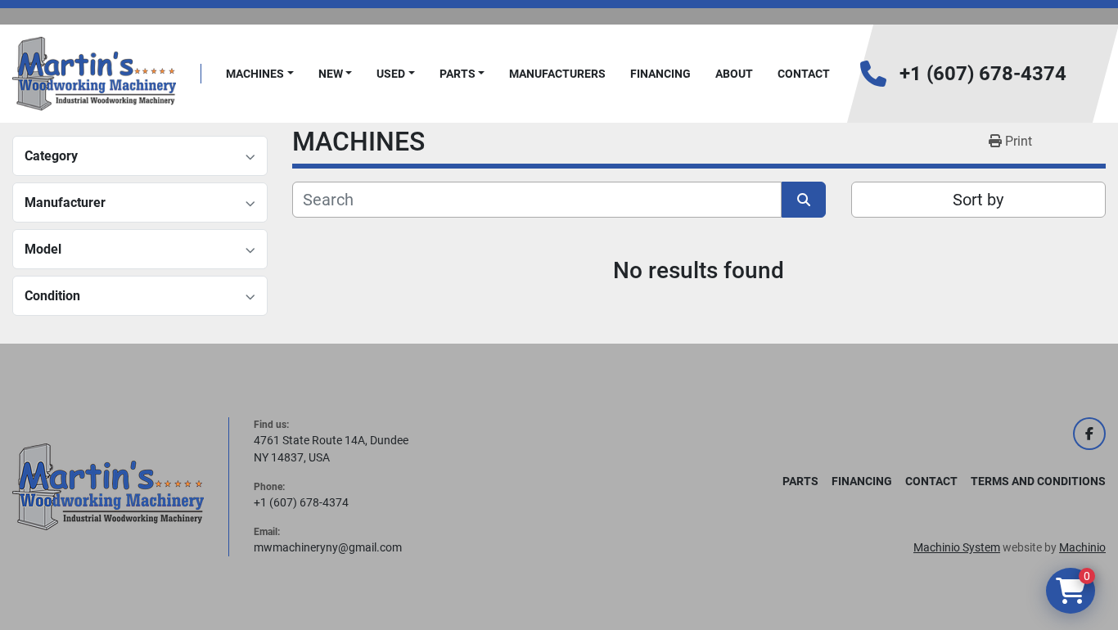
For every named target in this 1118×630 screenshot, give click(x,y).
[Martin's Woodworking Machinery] (108, 486)
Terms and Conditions (1038, 481)
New (330, 73)
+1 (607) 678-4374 (982, 73)
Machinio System (956, 547)
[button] (260, 74)
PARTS (458, 73)
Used (390, 73)
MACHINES (255, 73)
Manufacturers (557, 73)
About (734, 73)
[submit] (804, 200)
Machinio (1082, 547)
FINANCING (660, 73)
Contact (804, 73)
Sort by (978, 199)
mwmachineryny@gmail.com (328, 547)
